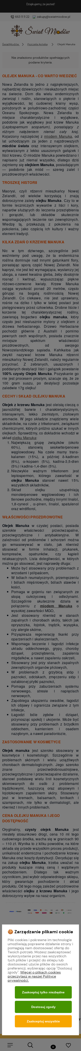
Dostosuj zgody (43, 1007)
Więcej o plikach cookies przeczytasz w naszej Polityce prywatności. (34, 976)
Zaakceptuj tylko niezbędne (43, 992)
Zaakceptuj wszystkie (43, 1021)
